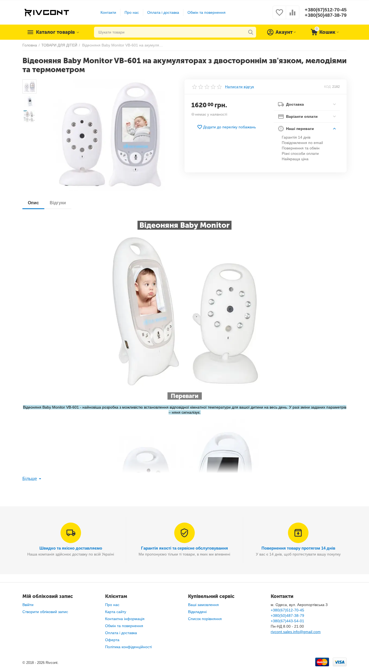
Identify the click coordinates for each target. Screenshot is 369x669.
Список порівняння (205, 619)
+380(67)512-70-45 (326, 9)
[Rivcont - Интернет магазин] (46, 12)
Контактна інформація (125, 619)
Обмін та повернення (206, 12)
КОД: (327, 87)
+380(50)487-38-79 (326, 15)
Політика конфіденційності (128, 647)
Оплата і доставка (163, 12)
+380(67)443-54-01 (287, 621)
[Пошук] (250, 32)
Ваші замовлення (203, 605)
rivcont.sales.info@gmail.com (296, 632)
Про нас (132, 12)
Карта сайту (115, 612)
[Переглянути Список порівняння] (292, 15)
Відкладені (197, 612)
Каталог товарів (55, 32)
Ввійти (27, 605)
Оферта (112, 640)
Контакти (108, 12)
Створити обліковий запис (45, 612)
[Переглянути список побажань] (279, 15)
